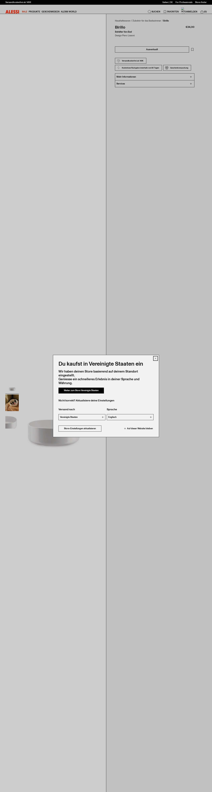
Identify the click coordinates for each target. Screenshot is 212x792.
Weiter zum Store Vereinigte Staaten (81, 390)
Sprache (112, 409)
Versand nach (66, 409)
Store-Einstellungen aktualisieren (80, 428)
